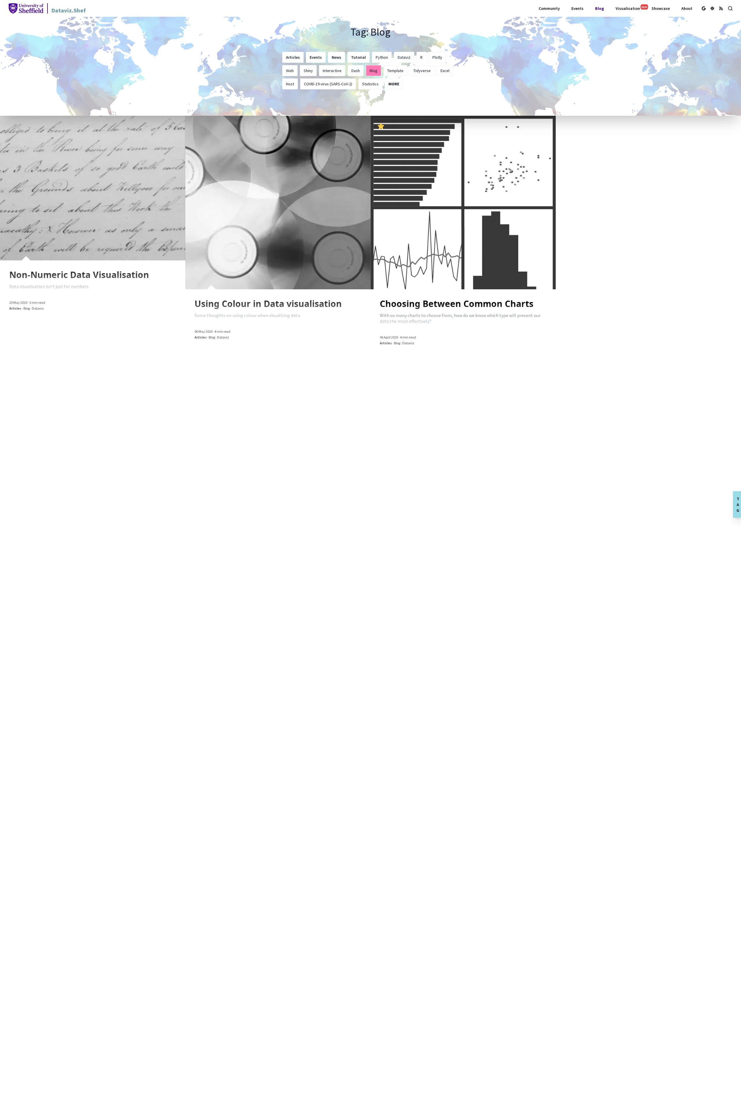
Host (290, 84)
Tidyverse (422, 70)
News (336, 57)
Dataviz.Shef (69, 10)
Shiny (308, 70)
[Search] (730, 8)
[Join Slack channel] (712, 8)
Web (290, 70)
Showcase (661, 8)
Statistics (370, 84)
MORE (393, 84)
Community (549, 8)
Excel (445, 70)
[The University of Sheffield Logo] (28, 8)
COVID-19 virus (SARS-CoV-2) (328, 84)
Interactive (332, 70)
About (686, 8)
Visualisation (630, 8)
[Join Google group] (703, 8)
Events (577, 8)
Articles (293, 57)
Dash (355, 70)
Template (395, 70)
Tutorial (358, 57)
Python (382, 57)
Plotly (437, 57)
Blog (599, 8)
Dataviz (404, 57)
